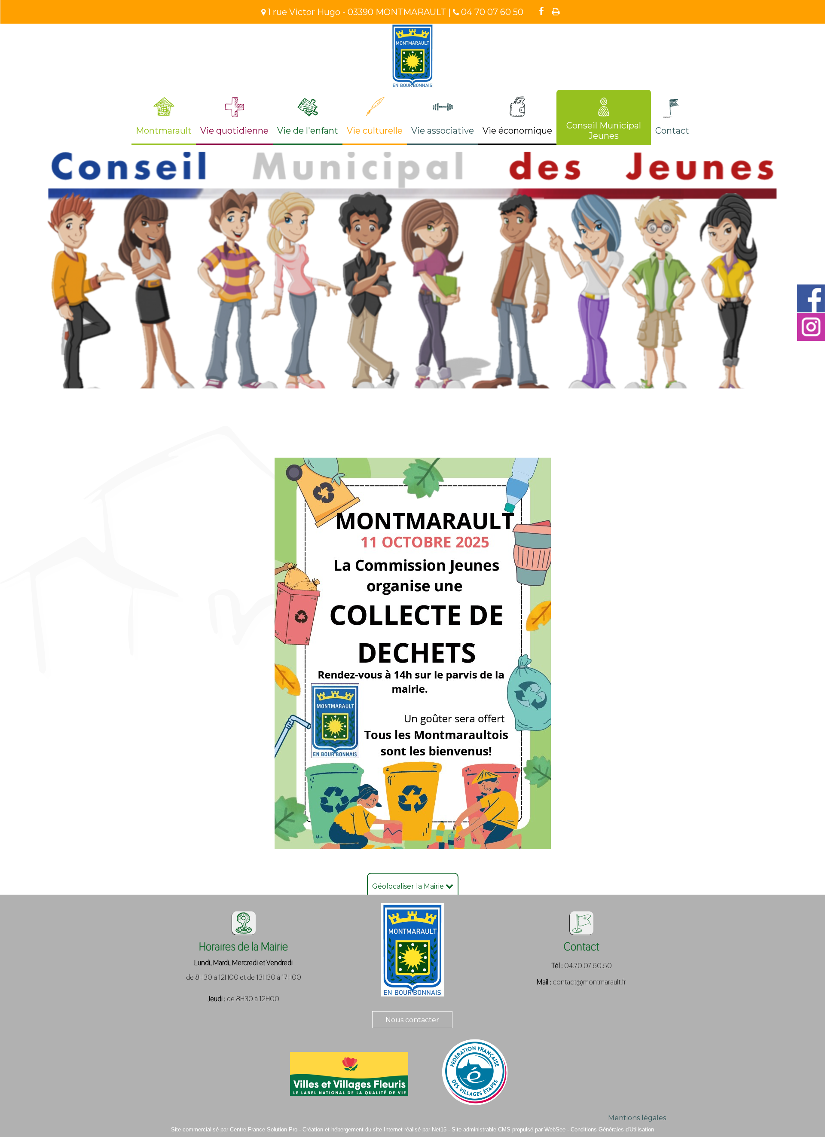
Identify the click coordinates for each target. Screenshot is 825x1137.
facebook (541, 10)
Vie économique (517, 130)
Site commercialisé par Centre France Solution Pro (234, 1129)
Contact (672, 130)
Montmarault (164, 130)
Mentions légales (637, 1118)
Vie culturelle (375, 130)
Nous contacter (412, 1020)
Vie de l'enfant (307, 130)
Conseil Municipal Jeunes (603, 130)
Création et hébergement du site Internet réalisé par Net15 (374, 1129)
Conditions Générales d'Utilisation (612, 1129)
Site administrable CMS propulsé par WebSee (508, 1129)
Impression (555, 11)
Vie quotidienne (234, 130)
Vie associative (442, 130)
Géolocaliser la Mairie (409, 886)
